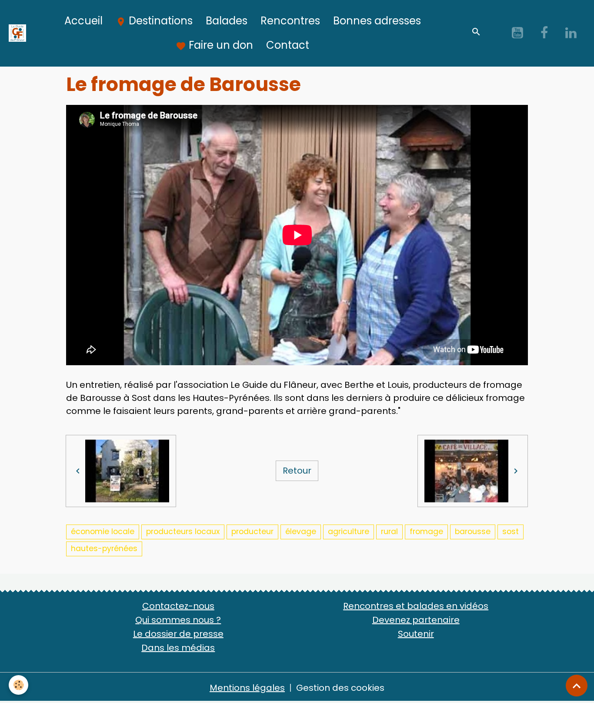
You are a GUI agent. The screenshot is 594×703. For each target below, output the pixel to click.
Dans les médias (178, 648)
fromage (426, 531)
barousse (473, 531)
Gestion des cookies (340, 688)
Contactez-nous (178, 606)
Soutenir (416, 634)
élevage (300, 531)
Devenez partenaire (416, 620)
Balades (226, 20)
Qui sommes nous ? (178, 620)
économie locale (102, 531)
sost (510, 531)
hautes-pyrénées (104, 548)
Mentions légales (247, 688)
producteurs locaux (183, 531)
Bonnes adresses (377, 20)
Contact (287, 45)
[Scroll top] (576, 685)
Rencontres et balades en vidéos (415, 606)
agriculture (348, 531)
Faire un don (219, 45)
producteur (252, 531)
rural (389, 531)
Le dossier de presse (178, 634)
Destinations (159, 20)
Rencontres (290, 20)
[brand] (18, 33)
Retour (297, 470)
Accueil (83, 20)
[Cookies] (18, 685)
